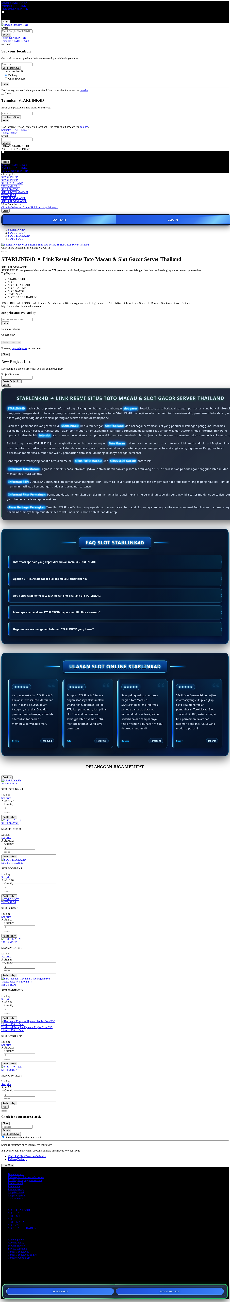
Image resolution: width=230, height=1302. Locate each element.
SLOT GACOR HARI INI (22, 1228)
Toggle (6, 21)
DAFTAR (59, 219)
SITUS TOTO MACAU (14, 192)
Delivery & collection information (26, 1177)
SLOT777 (13, 1225)
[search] (16, 31)
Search (5, 27)
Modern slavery (16, 1245)
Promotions (14, 1186)
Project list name (10, 374)
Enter (5, 323)
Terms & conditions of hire (22, 1254)
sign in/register (19, 348)
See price (6, 798)
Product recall (15, 1183)
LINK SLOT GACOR (13, 198)
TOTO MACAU (10, 186)
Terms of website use (19, 1257)
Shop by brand (16, 1192)
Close (5, 211)
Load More (8, 1165)
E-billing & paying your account (25, 1180)
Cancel (6, 385)
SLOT (11, 1219)
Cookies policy (16, 1242)
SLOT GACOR (10, 189)
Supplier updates (17, 1195)
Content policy (16, 1239)
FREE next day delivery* (44, 207)
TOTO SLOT (8, 195)
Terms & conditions (18, 1251)
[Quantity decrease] (8, 812)
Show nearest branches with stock (23, 1137)
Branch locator (16, 1174)
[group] (3, 1137)
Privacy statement (17, 1248)
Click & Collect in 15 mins (15, 207)
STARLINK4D (9, 177)
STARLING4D (9, 180)
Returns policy (16, 1189)
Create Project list (11, 381)
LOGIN (173, 219)
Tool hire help (15, 1198)
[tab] (2, 1110)
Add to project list (11, 342)
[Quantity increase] (5, 812)
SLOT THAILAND (12, 183)
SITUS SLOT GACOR (14, 201)
